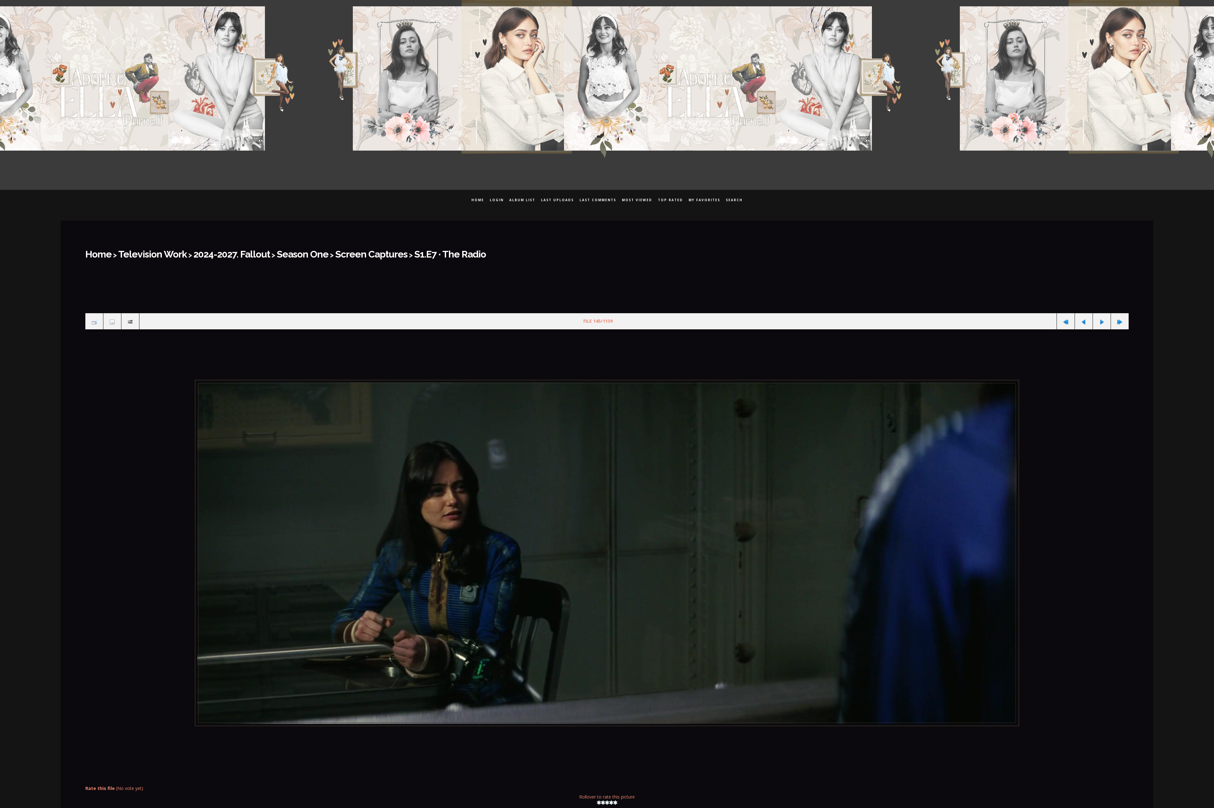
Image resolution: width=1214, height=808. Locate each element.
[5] (615, 796)
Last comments (597, 200)
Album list (522, 200)
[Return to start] (1065, 317)
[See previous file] (1083, 317)
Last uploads (557, 200)
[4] (611, 796)
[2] (603, 796)
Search (734, 200)
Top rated (670, 200)
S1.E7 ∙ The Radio (375, 252)
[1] (599, 796)
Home (477, 200)
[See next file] (1101, 317)
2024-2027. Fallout (201, 252)
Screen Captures (312, 252)
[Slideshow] (130, 317)
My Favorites (704, 200)
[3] (607, 796)
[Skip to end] (1119, 317)
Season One (258, 252)
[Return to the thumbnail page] (94, 317)
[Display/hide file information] (112, 317)
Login (497, 200)
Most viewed (637, 200)
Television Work (139, 252)
